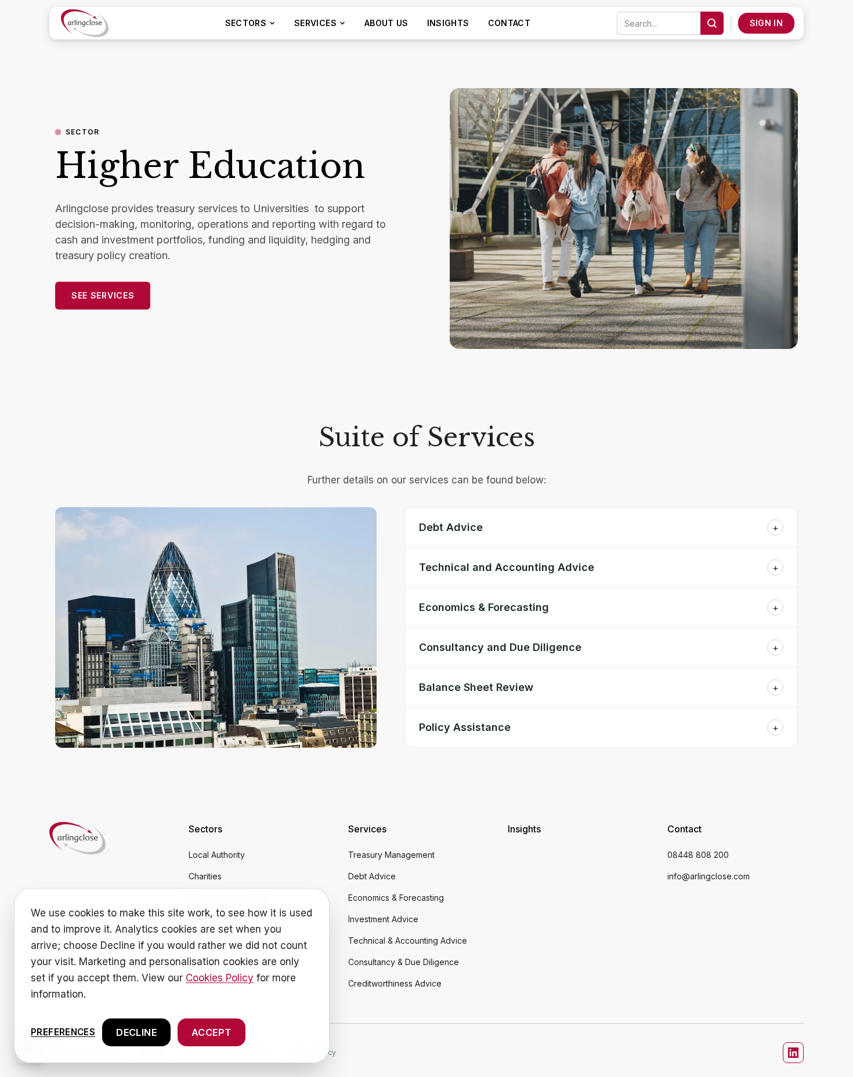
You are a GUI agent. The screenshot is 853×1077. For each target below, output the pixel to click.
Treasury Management (391, 855)
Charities (205, 876)
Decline (136, 1032)
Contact (509, 23)
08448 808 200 (698, 855)
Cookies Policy (220, 978)
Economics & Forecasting (396, 898)
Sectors (245, 23)
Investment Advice (383, 919)
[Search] (712, 23)
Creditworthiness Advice (395, 983)
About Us (386, 23)
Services (315, 23)
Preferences (63, 1031)
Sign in (766, 23)
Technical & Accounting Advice (407, 940)
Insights (448, 23)
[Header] (85, 23)
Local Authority (217, 855)
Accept (211, 1032)
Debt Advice (372, 876)
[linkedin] (793, 1052)
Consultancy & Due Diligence (403, 962)
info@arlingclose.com (708, 876)
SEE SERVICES (102, 295)
